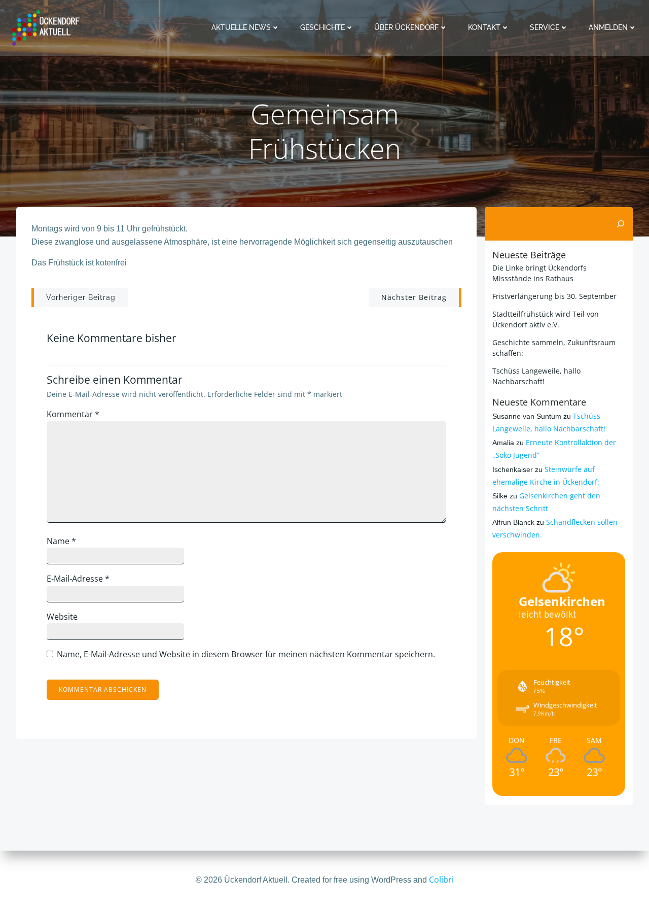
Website (62, 616)
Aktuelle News (241, 27)
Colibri (441, 879)
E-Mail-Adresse (78, 578)
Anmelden (608, 27)
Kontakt (484, 27)
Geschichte (322, 27)
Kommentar (73, 414)
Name (61, 541)
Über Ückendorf (406, 27)
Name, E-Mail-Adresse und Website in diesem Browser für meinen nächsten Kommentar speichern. (246, 654)
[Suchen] (620, 224)
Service (544, 27)
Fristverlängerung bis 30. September (554, 296)
